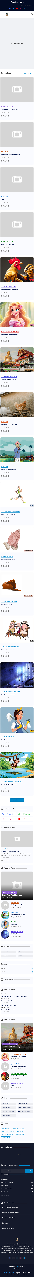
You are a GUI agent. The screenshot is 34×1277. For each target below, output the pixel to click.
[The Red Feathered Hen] (5, 1076)
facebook (10, 814)
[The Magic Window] (5, 934)
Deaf (2, 199)
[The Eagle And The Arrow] (5, 905)
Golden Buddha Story (9, 379)
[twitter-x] (13, 8)
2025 (17, 971)
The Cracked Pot (7, 605)
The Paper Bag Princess (9, 334)
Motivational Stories (25, 1107)
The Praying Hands (8, 560)
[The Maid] (5, 924)
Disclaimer (5, 955)
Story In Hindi (6, 1115)
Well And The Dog (7, 244)
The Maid (4, 740)
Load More (16, 800)
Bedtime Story (23, 1103)
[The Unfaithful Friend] (5, 915)
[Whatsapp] (6, 116)
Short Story (6, 1103)
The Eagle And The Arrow (10, 154)
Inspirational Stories (24, 1111)
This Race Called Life (8, 515)
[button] (32, 14)
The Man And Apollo (8, 469)
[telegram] (24, 8)
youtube (26, 819)
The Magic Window (8, 695)
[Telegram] (8, 116)
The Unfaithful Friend (9, 785)
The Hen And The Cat (9, 424)
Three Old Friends (7, 650)
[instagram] (20, 8)
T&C (20, 955)
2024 (17, 968)
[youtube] (17, 8)
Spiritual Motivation (8, 1111)
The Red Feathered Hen (9, 289)
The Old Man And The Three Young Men (14, 996)
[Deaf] (5, 1086)
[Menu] (2, 14)
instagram (10, 819)
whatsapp (26, 814)
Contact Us (6, 952)
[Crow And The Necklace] (5, 1066)
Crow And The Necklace (9, 109)
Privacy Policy (23, 952)
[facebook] (9, 8)
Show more (27, 73)
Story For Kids (6, 1107)
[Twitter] (4, 116)
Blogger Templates (9, 1272)
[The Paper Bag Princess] (5, 1057)
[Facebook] (1, 116)
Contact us (17, 1268)
